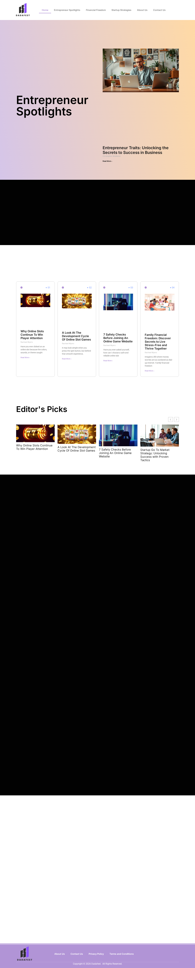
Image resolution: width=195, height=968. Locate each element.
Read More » (107, 161)
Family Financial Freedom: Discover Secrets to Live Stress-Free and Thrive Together (158, 341)
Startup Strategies (121, 10)
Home (45, 10)
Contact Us (159, 10)
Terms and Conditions (121, 953)
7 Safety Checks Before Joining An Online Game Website (118, 338)
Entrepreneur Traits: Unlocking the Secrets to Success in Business (136, 150)
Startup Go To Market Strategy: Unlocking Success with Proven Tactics (154, 455)
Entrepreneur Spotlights (67, 10)
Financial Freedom (96, 10)
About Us (142, 10)
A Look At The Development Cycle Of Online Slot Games (76, 336)
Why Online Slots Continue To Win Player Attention (32, 335)
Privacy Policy (96, 953)
